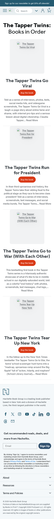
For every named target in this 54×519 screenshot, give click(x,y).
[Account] (42, 10)
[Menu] (5, 10)
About (6, 477)
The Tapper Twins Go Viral (27, 83)
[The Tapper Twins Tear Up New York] (27, 313)
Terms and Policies (13, 493)
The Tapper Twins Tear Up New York (27, 340)
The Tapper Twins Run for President (27, 170)
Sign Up (45, 446)
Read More (32, 120)
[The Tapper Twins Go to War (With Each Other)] (27, 227)
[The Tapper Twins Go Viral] (27, 56)
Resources (8, 485)
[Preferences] (36, 11)
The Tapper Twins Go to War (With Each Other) (27, 253)
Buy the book (27, 92)
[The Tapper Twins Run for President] (27, 143)
